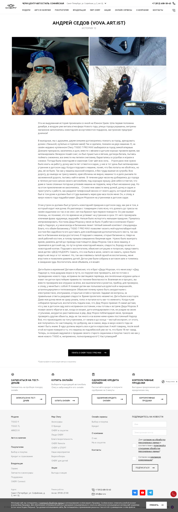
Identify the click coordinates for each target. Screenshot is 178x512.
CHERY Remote (58, 443)
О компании (142, 10)
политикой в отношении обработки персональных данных (152, 448)
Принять (154, 505)
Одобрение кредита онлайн (106, 399)
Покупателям (62, 10)
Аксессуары (56, 422)
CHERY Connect (18, 481)
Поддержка (17, 477)
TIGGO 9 (15, 422)
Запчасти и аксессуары (22, 473)
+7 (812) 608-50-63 (103, 490)
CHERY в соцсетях (59, 430)
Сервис (14, 468)
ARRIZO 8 (15, 430)
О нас (94, 438)
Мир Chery (95, 10)
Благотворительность (62, 439)
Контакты (158, 10)
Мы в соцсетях (99, 442)
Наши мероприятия (60, 452)
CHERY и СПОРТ (58, 448)
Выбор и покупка (19, 452)
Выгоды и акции (59, 473)
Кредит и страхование (22, 456)
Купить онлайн (62, 401)
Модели (26, 10)
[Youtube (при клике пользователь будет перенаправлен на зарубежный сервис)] (142, 492)
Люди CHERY (57, 435)
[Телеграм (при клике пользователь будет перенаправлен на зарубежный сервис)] (150, 492)
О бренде (56, 426)
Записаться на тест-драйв (26, 399)
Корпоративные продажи (147, 399)
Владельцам (79, 10)
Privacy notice (170, 381)
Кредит (95, 426)
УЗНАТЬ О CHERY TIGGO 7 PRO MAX (86, 353)
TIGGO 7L (15, 426)
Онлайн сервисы (123, 10)
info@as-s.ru (101, 494)
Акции (107, 10)
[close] (176, 382)
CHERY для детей (59, 461)
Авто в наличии (42, 10)
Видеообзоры (58, 456)
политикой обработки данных (51, 503)
